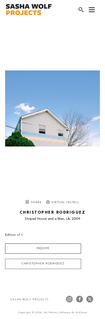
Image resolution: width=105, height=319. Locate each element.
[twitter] (89, 299)
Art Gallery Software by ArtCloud (65, 312)
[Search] (81, 9)
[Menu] (92, 9)
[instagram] (69, 299)
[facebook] (79, 299)
